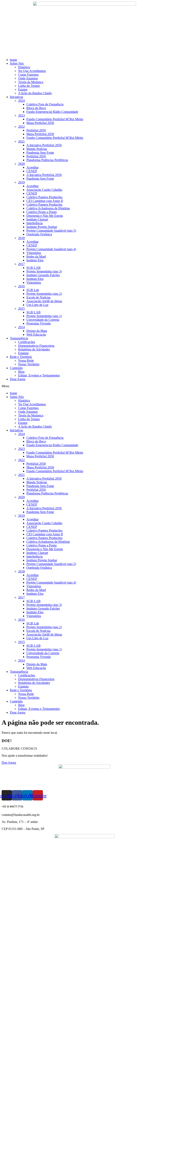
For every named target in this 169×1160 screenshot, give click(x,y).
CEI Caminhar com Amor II (44, 201)
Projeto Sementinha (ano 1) (44, 316)
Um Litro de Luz (37, 305)
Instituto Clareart (37, 219)
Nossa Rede (26, 360)
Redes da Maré (36, 256)
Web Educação (36, 334)
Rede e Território (21, 357)
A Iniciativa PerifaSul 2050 (44, 145)
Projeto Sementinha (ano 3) (44, 271)
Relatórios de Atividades (34, 349)
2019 (21, 182)
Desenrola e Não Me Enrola (44, 215)
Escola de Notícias (38, 297)
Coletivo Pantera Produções (44, 197)
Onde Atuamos (28, 78)
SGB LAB (33, 267)
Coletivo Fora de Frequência (44, 104)
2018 (21, 238)
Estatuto (23, 353)
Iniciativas (16, 97)
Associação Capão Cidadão (44, 189)
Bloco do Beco (36, 108)
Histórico (24, 67)
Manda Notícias (36, 149)
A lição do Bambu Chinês (35, 93)
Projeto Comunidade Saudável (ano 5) (51, 230)
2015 (21, 308)
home (13, 59)
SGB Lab (32, 290)
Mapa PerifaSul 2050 (40, 123)
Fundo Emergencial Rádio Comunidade (52, 111)
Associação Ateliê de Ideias (44, 301)
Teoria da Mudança (30, 82)
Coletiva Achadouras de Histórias (48, 208)
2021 (21, 141)
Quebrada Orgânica (39, 234)
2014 (21, 327)
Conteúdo (16, 368)
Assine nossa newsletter (20, 1152)
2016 (21, 286)
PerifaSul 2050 (36, 130)
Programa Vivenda (38, 323)
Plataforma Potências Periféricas (47, 160)
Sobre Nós (17, 63)
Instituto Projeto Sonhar (41, 227)
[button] (84, 386)
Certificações (26, 342)
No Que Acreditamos (32, 71)
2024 (21, 100)
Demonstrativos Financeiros (36, 345)
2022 (21, 126)
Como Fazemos (28, 74)
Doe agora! (12, 1156)
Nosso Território (28, 364)
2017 (21, 264)
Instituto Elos (34, 260)
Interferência (34, 223)
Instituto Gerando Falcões (43, 275)
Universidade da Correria (42, 319)
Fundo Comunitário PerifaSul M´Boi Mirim (54, 119)
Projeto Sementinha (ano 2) (44, 293)
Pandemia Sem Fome (40, 152)
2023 (21, 115)
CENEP (31, 171)
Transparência (19, 338)
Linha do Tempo (29, 85)
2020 (21, 163)
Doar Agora (17, 379)
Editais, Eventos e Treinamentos (39, 375)
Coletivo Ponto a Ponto (41, 212)
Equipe (22, 89)
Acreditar (32, 167)
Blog (21, 371)
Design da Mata (36, 331)
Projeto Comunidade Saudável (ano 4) (51, 249)
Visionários (33, 253)
